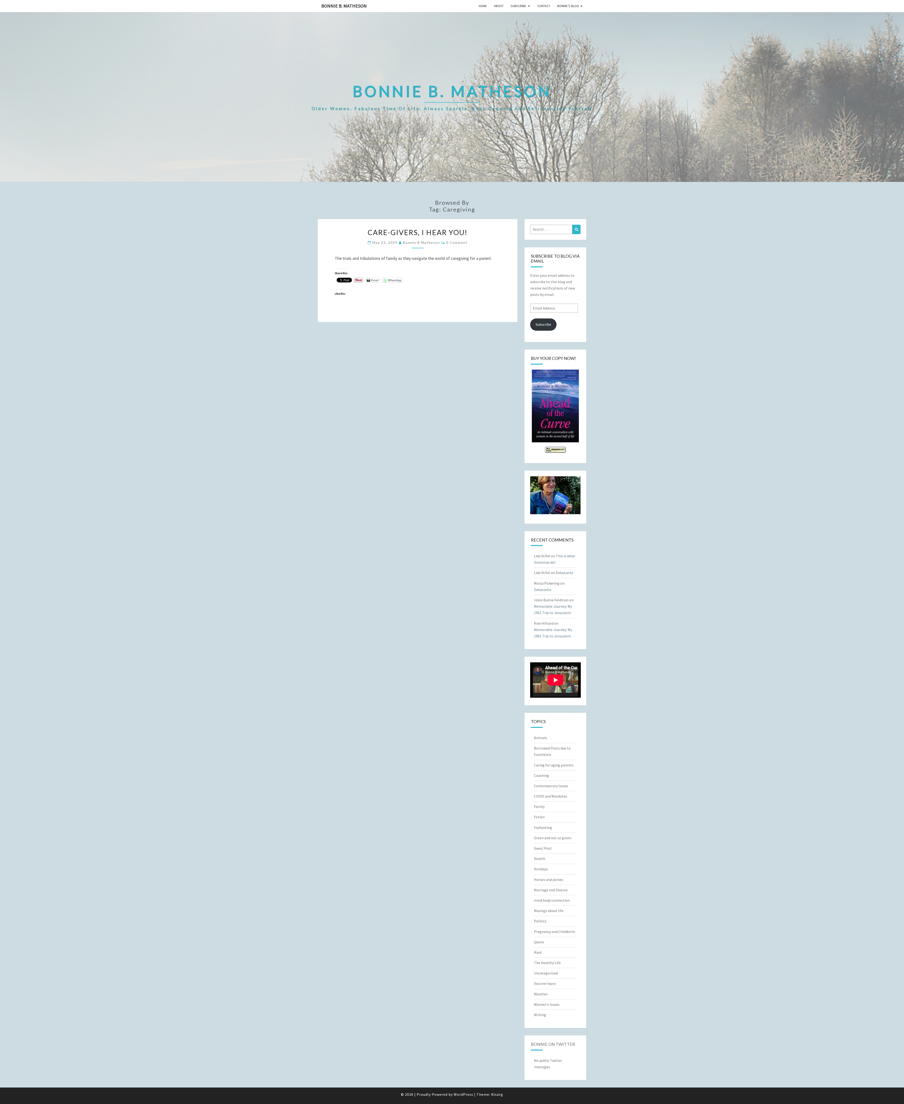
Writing (540, 1014)
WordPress (463, 1094)
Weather (541, 994)
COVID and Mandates (550, 796)
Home (483, 6)
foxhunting (543, 827)
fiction (539, 817)
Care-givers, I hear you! (418, 232)
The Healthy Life (547, 962)
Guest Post (543, 848)
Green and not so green (552, 837)
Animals (540, 737)
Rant (538, 952)
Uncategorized (546, 973)
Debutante (564, 572)
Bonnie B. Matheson (344, 6)
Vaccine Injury (545, 983)
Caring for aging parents (553, 765)
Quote (539, 942)
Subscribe (518, 6)
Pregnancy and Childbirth (554, 931)
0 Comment (457, 242)
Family (539, 806)
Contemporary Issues (551, 785)
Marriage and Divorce (551, 890)
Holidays (541, 869)
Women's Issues (547, 1004)
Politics (540, 921)
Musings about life (549, 910)
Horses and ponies (548, 879)
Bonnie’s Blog (568, 6)
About (499, 6)
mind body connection (552, 900)
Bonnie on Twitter (553, 1044)
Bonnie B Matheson (421, 242)
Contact (543, 6)
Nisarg (497, 1094)
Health (539, 858)
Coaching (541, 775)
